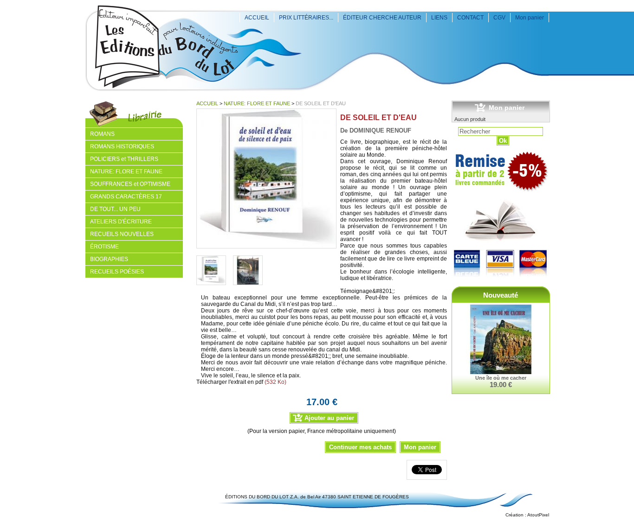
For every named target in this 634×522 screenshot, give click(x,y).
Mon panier (529, 17)
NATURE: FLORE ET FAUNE (257, 103)
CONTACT (470, 17)
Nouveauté (500, 295)
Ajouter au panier (329, 417)
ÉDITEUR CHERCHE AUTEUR (382, 17)
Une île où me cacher (500, 378)
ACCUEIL (257, 17)
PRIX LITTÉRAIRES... (306, 17)
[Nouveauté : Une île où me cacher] (501, 340)
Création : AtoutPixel (527, 514)
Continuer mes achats (360, 447)
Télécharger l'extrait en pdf (229, 382)
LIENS (439, 17)
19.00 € (501, 384)
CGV (499, 17)
